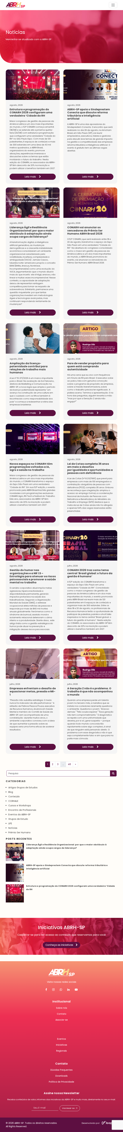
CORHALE (13, 801)
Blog (10, 792)
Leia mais (31, 177)
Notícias (12, 828)
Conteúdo (14, 796)
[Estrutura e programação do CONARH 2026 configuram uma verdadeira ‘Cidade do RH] (15, 893)
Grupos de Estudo (18, 819)
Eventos (61, 1039)
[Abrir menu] (113, 5)
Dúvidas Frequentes (61, 1069)
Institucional (61, 1002)
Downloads (61, 1075)
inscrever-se (68, 1108)
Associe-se (61, 1019)
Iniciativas (61, 1044)
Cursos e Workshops (19, 805)
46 (69, 764)
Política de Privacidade (61, 1081)
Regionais (61, 1050)
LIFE (10, 823)
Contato (61, 1013)
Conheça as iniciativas (59, 945)
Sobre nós (61, 1008)
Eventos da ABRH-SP (19, 814)
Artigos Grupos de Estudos (22, 787)
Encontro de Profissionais (22, 810)
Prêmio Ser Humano (19, 832)
